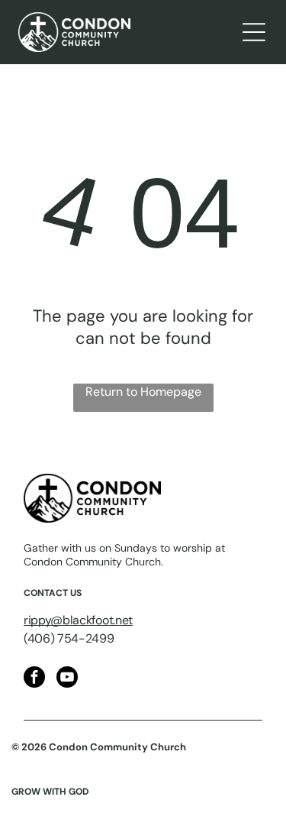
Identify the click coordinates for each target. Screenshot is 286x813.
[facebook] (34, 679)
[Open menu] (253, 32)
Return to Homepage (143, 392)
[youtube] (67, 679)
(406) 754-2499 (69, 638)
